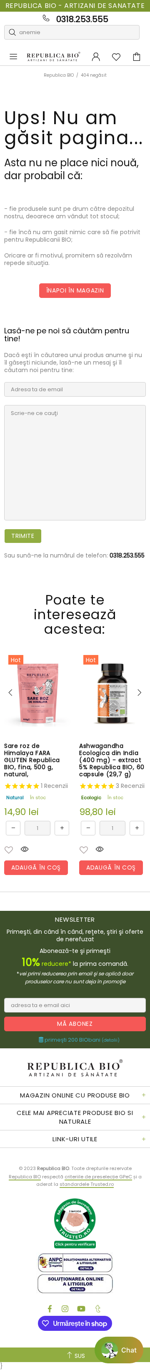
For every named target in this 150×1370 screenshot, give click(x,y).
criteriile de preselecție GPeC (98, 1176)
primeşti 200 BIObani (81, 1040)
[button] (9, 850)
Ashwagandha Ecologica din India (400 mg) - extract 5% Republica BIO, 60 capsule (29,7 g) (112, 760)
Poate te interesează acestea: (75, 614)
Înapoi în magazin (75, 290)
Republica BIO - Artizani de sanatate (75, 6)
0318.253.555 (82, 19)
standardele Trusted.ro (87, 1184)
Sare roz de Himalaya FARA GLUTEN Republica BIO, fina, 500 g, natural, (32, 760)
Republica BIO (53, 56)
